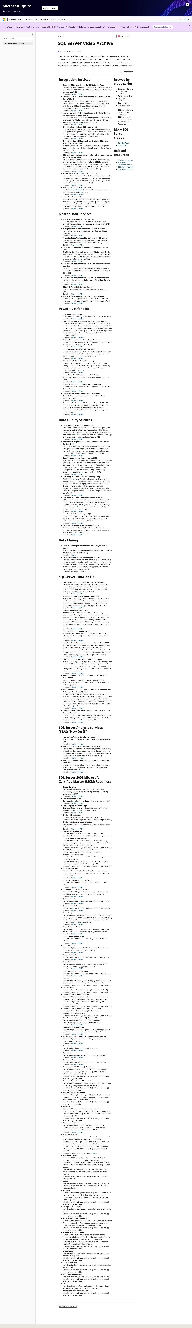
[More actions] (132, 36)
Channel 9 (122, 145)
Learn (60, 36)
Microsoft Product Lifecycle (69, 27)
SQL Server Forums (125, 167)
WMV (73, 94)
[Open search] (181, 19)
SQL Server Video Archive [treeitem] (14, 43)
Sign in (186, 19)
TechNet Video (123, 143)
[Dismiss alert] (187, 4)
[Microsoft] (4, 19)
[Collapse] (33, 34)
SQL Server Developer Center (124, 163)
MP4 (80, 94)
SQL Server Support (125, 169)
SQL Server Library (125, 160)
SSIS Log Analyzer (75, 190)
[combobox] (18, 38)
